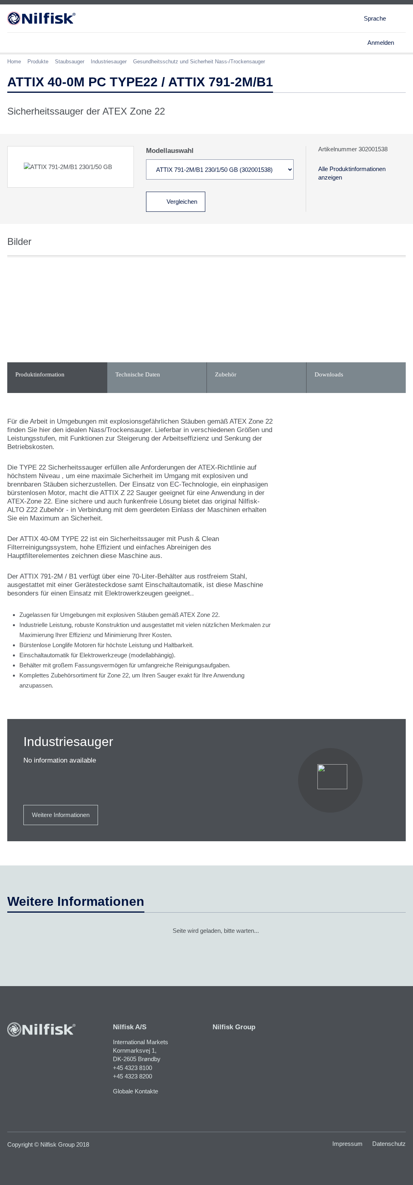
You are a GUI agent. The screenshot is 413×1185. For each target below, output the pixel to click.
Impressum (347, 1143)
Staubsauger (69, 62)
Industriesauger (109, 62)
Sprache (375, 18)
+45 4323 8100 (132, 1067)
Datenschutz (389, 1143)
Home (14, 62)
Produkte (37, 62)
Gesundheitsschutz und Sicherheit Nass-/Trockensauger (199, 62)
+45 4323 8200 (132, 1076)
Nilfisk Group (234, 1027)
